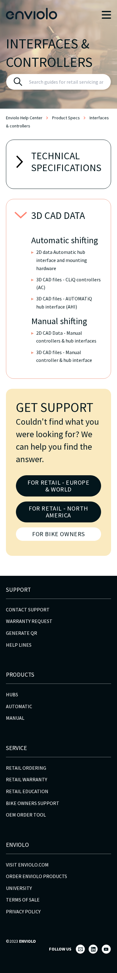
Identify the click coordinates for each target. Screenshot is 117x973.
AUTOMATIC (19, 706)
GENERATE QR (21, 633)
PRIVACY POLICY (23, 911)
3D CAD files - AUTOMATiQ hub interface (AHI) (64, 302)
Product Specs (66, 118)
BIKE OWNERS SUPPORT (32, 803)
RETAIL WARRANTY (26, 779)
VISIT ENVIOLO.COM (27, 865)
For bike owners (58, 534)
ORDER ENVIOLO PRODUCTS (36, 876)
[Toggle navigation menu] (106, 15)
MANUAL (15, 718)
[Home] (31, 13)
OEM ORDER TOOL (26, 815)
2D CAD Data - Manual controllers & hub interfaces (66, 337)
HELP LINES (19, 645)
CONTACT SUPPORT (28, 609)
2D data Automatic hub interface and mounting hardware (61, 260)
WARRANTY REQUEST (29, 621)
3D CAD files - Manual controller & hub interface (64, 356)
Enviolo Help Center (24, 118)
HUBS (12, 694)
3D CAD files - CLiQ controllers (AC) (68, 283)
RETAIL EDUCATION (27, 791)
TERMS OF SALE (23, 899)
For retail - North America (58, 511)
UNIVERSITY (19, 888)
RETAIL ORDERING (26, 768)
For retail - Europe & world (58, 485)
